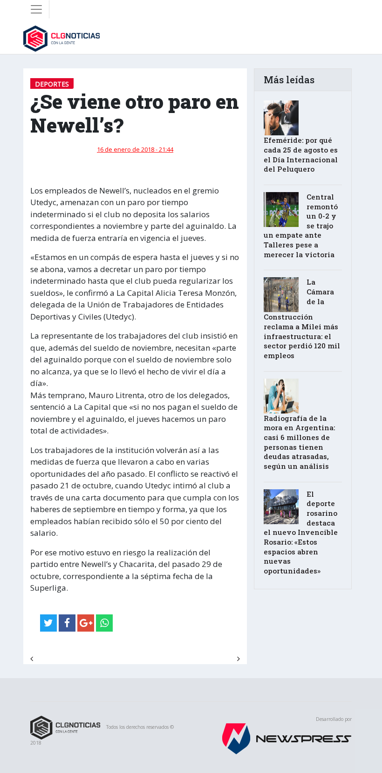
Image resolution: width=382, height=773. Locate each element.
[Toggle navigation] (36, 9)
